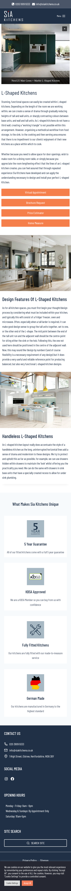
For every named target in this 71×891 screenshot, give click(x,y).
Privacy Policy (30, 860)
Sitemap (44, 860)
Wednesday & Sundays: (17, 811)
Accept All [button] (27, 883)
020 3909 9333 (16, 744)
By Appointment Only (39, 811)
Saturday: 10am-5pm (16, 816)
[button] (64, 28)
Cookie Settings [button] (12, 883)
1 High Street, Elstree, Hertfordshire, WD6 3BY (31, 756)
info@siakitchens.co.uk (21, 750)
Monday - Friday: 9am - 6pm (19, 805)
